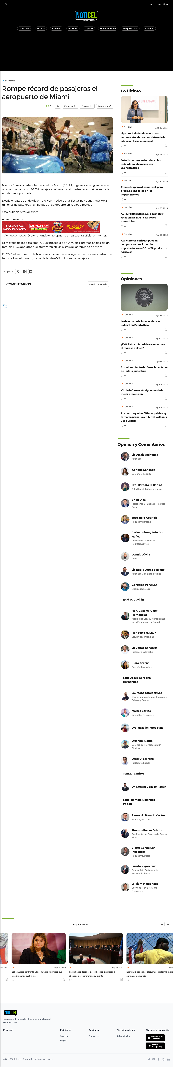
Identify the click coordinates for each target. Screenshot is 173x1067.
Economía (56, 28)
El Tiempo (149, 28)
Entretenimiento (108, 28)
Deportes (88, 28)
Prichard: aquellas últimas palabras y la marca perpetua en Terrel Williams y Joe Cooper (144, 417)
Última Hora (25, 28)
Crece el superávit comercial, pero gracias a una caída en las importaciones (142, 190)
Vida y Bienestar (130, 28)
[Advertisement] (86, 52)
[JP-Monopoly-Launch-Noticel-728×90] (57, 227)
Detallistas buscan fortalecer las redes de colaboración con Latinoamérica (141, 164)
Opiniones (73, 28)
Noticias (41, 28)
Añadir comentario (98, 284)
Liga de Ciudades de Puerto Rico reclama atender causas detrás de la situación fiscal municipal (143, 137)
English (63, 1040)
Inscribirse (163, 4)
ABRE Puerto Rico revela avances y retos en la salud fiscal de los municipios (142, 217)
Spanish (64, 1036)
